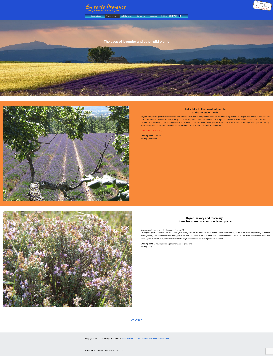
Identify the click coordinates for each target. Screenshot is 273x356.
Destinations (96, 16)
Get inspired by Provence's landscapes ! (154, 338)
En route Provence (105, 7)
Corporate (141, 16)
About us (153, 16)
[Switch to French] (180, 16)
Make (93, 350)
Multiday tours (126, 16)
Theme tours (111, 16)
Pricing (164, 16)
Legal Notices (127, 338)
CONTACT (173, 16)
